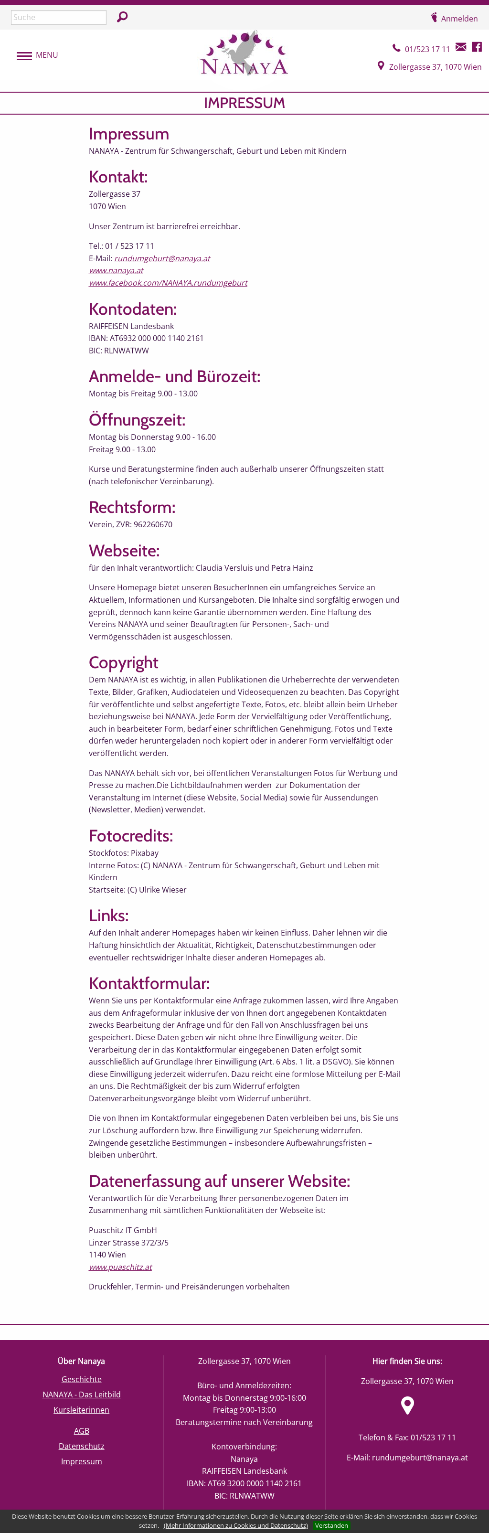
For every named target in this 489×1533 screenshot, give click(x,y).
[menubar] (32, 55)
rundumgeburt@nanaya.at (420, 1457)
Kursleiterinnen (81, 1410)
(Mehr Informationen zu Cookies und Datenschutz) (236, 1525)
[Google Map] (407, 1411)
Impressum (81, 1461)
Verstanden (331, 1525)
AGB (81, 1431)
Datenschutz (82, 1446)
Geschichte (82, 1379)
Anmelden (459, 18)
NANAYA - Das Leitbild (82, 1394)
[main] (244, 708)
